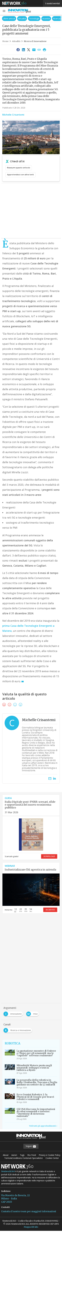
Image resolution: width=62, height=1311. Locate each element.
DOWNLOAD (49, 856)
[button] (4, 11)
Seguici (29, 1146)
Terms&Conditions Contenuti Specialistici (23, 1158)
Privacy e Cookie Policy (49, 1155)
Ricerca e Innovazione (47, 18)
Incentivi (30, 18)
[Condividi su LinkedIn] (23, 49)
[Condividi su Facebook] (18, 49)
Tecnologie (18, 18)
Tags (22, 1155)
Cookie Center (52, 1158)
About (6, 1155)
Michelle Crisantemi (13, 114)
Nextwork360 (8, 1171)
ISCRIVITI (50, 910)
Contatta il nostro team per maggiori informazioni (28, 1211)
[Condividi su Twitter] (28, 49)
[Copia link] (39, 49)
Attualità (6, 18)
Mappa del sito (31, 1227)
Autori (14, 1155)
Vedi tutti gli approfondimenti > (43, 1126)
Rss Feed (31, 1155)
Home (5, 41)
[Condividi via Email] (34, 49)
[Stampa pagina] (44, 49)
